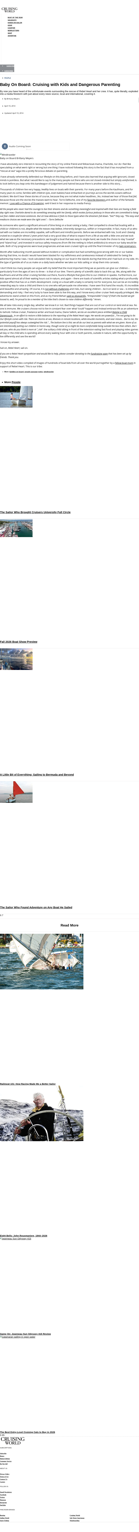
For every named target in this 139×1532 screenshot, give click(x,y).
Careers (2, 1482)
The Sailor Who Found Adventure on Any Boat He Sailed (36, 907)
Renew (2, 1456)
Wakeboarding (74, 1520)
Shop (10, 33)
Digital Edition (5, 1459)
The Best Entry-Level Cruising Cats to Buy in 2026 (27, 1432)
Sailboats (12, 20)
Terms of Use (4, 1477)
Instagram (3, 1502)
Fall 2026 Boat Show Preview (18, 641)
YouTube (3, 1505)
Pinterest (3, 1500)
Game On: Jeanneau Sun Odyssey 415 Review (25, 1334)
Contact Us (3, 1479)
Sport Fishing (4, 1520)
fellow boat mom (124, 362)
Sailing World (4, 1518)
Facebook (3, 1495)
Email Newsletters (6, 1492)
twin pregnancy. (127, 246)
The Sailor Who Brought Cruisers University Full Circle (35, 512)
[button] (69, 119)
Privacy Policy (4, 1474)
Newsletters (13, 30)
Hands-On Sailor (15, 23)
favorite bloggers (96, 199)
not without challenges (57, 288)
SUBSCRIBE (11, 66)
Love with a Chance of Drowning (27, 203)
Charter (11, 28)
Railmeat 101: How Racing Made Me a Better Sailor (28, 1084)
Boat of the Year (15, 17)
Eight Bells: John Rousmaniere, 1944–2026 (23, 1235)
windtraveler (49, 372)
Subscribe (3, 1453)
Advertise (12, 36)
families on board (16, 372)
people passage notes (34, 372)
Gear (10, 25)
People (7, 78)
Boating (2, 1515)
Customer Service (6, 1461)
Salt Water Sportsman (77, 1518)
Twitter (2, 1497)
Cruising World (75, 1515)
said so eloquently (76, 295)
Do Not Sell (3, 1464)
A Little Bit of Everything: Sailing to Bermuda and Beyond (37, 774)
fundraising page (99, 353)
